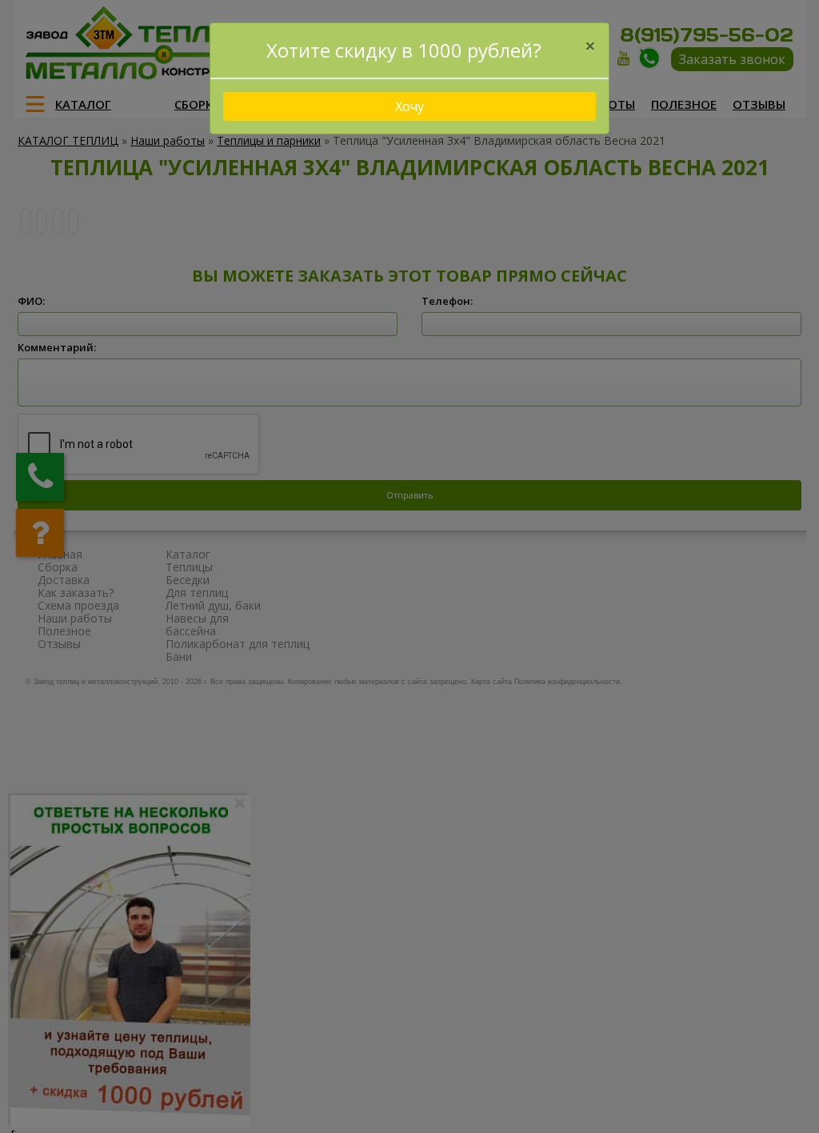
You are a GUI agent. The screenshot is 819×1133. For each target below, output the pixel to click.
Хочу (409, 106)
